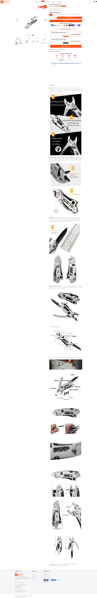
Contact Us (59, 2)
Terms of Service (47, 576)
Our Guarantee (70, 59)
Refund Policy (46, 574)
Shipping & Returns (47, 578)
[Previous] (17, 20)
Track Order (47, 2)
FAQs (33, 574)
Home (36, 2)
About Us (53, 2)
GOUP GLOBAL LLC (23, 597)
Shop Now (42, 2)
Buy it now (65, 21)
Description (61, 59)
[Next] (46, 20)
